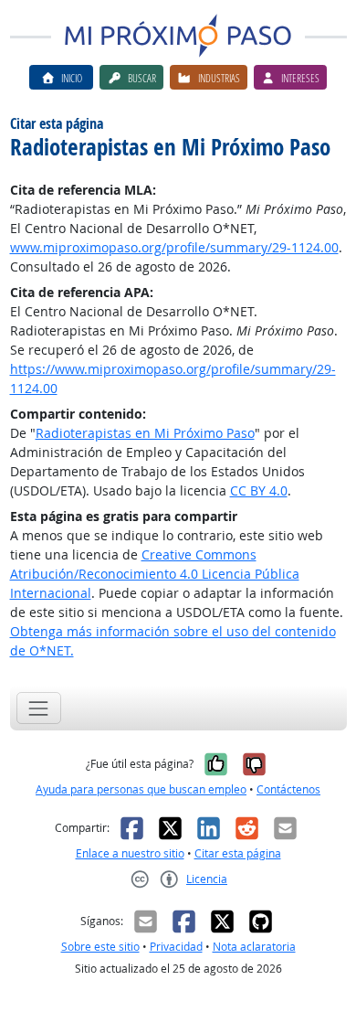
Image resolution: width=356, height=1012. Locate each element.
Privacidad (176, 946)
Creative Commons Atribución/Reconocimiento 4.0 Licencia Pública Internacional (154, 574)
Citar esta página (237, 853)
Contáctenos (288, 789)
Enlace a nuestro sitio (130, 853)
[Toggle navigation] (38, 708)
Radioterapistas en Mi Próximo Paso (145, 433)
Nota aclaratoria (254, 946)
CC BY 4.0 (259, 490)
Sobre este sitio (100, 946)
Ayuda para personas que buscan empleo (141, 789)
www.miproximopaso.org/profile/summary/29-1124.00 (174, 247)
